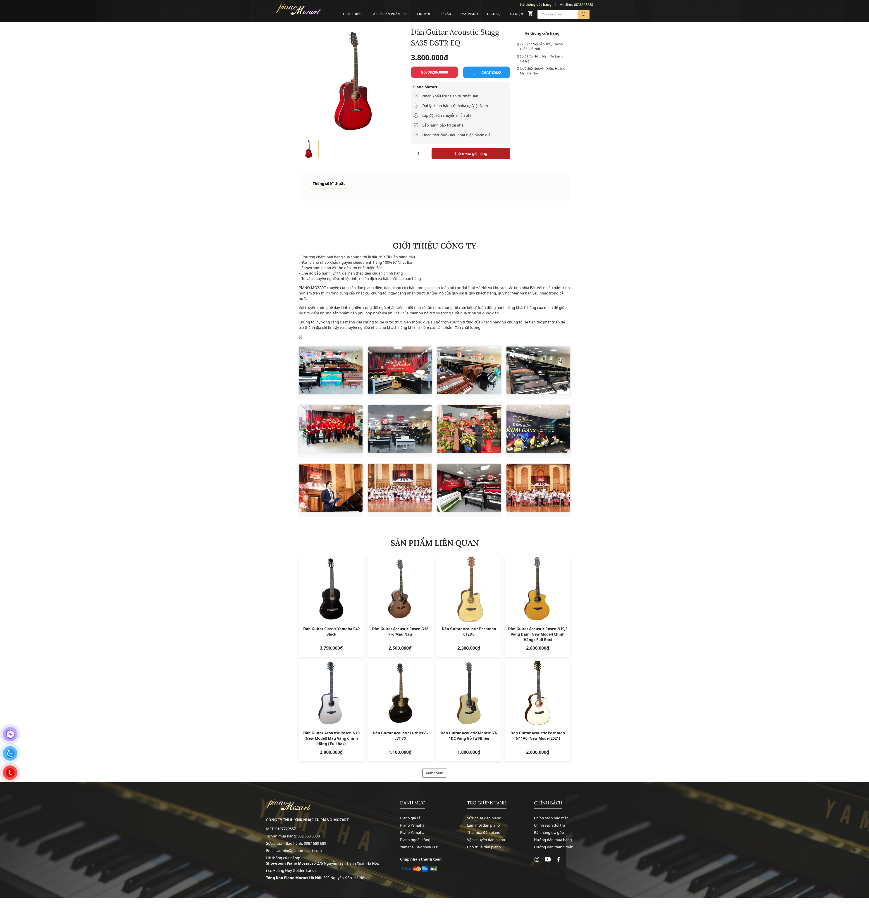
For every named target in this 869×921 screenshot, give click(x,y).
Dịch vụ (494, 14)
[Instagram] (537, 859)
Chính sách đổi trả (549, 825)
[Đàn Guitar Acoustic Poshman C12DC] (468, 606)
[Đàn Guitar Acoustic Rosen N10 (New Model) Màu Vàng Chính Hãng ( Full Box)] (331, 710)
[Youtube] (548, 859)
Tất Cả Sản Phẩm (385, 14)
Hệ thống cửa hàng (535, 4)
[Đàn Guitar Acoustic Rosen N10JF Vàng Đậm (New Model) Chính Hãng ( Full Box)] (537, 606)
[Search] (584, 14)
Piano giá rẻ (410, 818)
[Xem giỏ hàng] (530, 14)
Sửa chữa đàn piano (484, 818)
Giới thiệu (352, 14)
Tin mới (423, 14)
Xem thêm (434, 772)
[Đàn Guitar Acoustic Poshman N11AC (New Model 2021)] (537, 710)
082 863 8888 (309, 836)
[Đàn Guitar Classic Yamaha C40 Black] (331, 606)
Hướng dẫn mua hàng (553, 839)
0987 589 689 (315, 843)
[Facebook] (558, 859)
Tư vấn (445, 14)
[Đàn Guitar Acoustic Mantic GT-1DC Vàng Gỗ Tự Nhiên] (468, 710)
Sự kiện (516, 14)
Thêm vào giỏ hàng (470, 153)
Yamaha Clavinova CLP (419, 846)
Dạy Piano (469, 14)
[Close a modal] (4, 449)
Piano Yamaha (412, 825)
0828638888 (583, 4)
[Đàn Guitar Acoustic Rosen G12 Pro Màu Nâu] (400, 606)
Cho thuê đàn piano (484, 846)
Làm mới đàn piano (483, 825)
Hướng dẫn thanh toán (553, 846)
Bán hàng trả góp (549, 832)
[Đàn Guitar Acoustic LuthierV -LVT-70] (400, 710)
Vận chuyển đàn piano (486, 839)
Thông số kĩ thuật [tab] (329, 183)
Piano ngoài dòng (415, 839)
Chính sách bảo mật (551, 818)
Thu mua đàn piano (483, 832)
